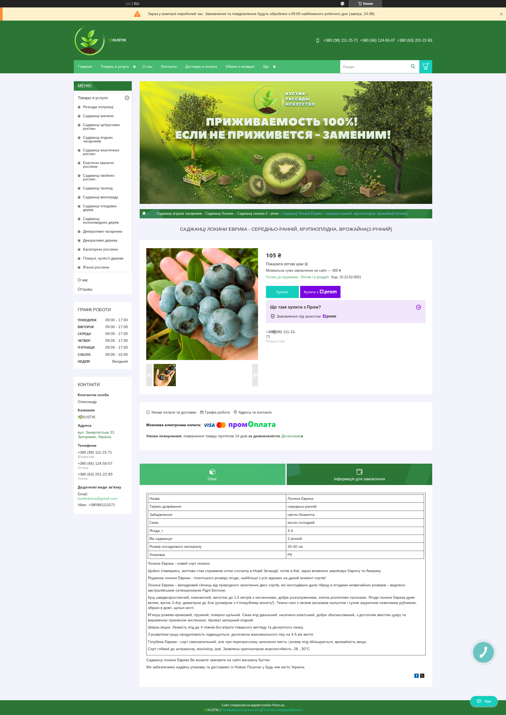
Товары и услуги (115, 66)
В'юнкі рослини (96, 267)
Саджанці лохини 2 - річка (258, 213)
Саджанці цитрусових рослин (101, 127)
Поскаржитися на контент (240, 710)
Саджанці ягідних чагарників (179, 213)
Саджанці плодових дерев (100, 208)
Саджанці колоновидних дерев (101, 220)
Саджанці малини (98, 116)
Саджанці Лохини (219, 213)
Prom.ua (278, 705)
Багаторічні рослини (100, 249)
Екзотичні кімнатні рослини (98, 165)
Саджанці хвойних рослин (98, 177)
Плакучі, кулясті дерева (103, 258)
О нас (148, 66)
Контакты (169, 66)
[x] (422, 676)
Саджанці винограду (100, 197)
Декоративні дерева (100, 240)
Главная (85, 66)
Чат (488, 701)
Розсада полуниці (98, 107)
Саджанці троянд (98, 188)
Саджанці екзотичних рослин (101, 152)
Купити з (311, 292)
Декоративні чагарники (102, 231)
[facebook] (416, 676)
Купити (282, 292)
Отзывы (85, 289)
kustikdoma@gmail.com (98, 498)
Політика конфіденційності (282, 710)
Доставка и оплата (201, 66)
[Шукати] (412, 66)
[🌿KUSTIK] (89, 40)
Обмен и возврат (240, 66)
